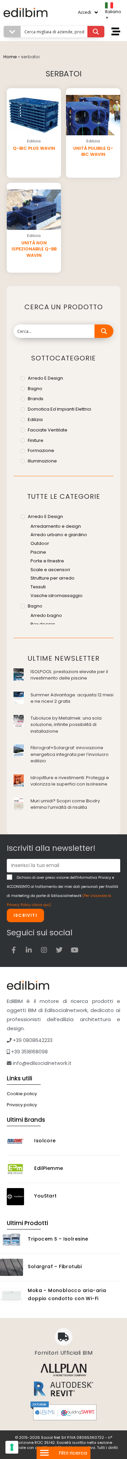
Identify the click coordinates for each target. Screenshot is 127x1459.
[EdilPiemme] (18, 1169)
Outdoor (39, 543)
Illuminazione (42, 461)
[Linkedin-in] (29, 950)
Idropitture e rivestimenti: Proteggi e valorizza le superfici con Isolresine (69, 781)
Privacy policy (22, 1105)
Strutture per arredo (52, 578)
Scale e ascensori (50, 569)
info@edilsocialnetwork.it (41, 1063)
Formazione (41, 450)
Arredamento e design (55, 526)
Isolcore (45, 1140)
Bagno (35, 388)
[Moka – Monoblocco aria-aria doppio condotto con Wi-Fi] (11, 1295)
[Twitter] (59, 950)
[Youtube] (74, 950)
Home (10, 57)
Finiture (35, 440)
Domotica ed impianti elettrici (59, 409)
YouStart (45, 1195)
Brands (35, 398)
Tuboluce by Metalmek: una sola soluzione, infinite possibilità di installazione (66, 724)
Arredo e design (45, 378)
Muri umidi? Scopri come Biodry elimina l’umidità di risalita (65, 804)
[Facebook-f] (13, 950)
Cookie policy (22, 1093)
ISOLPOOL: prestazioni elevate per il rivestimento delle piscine (69, 675)
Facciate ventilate (47, 430)
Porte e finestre (47, 561)
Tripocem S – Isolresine (58, 1239)
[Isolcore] (18, 1141)
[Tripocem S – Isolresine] (11, 1239)
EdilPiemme (48, 1168)
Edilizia (35, 419)
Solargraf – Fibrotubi (55, 1266)
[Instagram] (44, 950)
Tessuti (38, 587)
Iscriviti (25, 915)
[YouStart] (18, 1196)
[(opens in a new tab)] (19, 674)
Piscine (38, 552)
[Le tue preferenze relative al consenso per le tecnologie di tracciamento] (11, 1447)
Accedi (84, 12)
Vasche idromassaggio (56, 595)
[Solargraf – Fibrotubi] (11, 1267)
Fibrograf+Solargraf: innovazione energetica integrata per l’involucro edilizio (69, 754)
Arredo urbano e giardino (58, 534)
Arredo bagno (46, 615)
